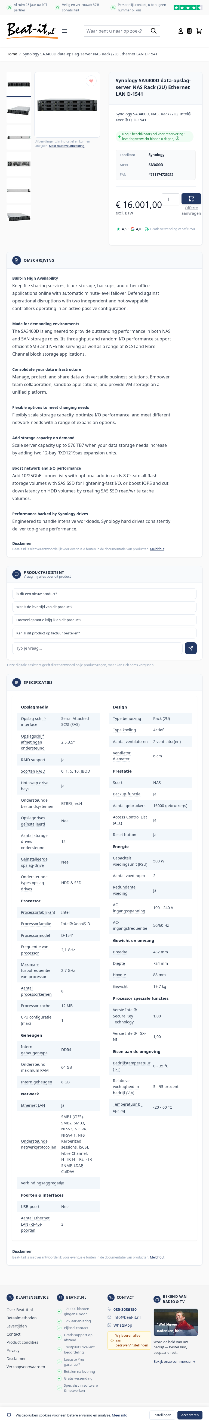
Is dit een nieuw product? (36, 593)
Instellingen (162, 1415)
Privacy (13, 1350)
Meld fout (157, 549)
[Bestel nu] (191, 198)
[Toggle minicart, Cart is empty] (199, 31)
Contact (13, 1334)
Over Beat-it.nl (20, 1309)
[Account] (180, 31)
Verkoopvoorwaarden (26, 1366)
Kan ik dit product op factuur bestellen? (48, 633)
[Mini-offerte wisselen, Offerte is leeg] (189, 31)
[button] (67, 104)
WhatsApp (122, 1325)
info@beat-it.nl (127, 1317)
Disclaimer (16, 1358)
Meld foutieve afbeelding (67, 146)
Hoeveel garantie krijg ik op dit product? (48, 619)
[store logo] (32, 30)
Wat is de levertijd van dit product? (44, 606)
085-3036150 (125, 1309)
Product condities (22, 1342)
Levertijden (17, 1326)
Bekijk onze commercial (172, 1361)
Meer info (119, 1415)
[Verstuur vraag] (191, 648)
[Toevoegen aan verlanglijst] (91, 80)
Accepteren (190, 1415)
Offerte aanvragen (191, 210)
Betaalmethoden (22, 1317)
